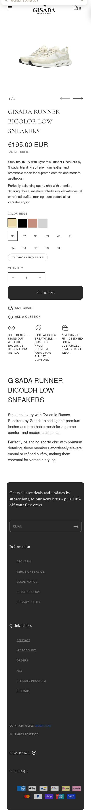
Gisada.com (43, 725)
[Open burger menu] (10, 8)
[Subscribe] (76, 526)
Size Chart (24, 308)
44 (36, 247)
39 (47, 236)
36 (13, 236)
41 (70, 236)
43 (24, 247)
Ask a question (28, 316)
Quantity (15, 268)
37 (24, 236)
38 (36, 236)
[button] (77, 8)
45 (47, 247)
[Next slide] (78, 98)
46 (59, 247)
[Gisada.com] (44, 7)
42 (13, 247)
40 (59, 236)
